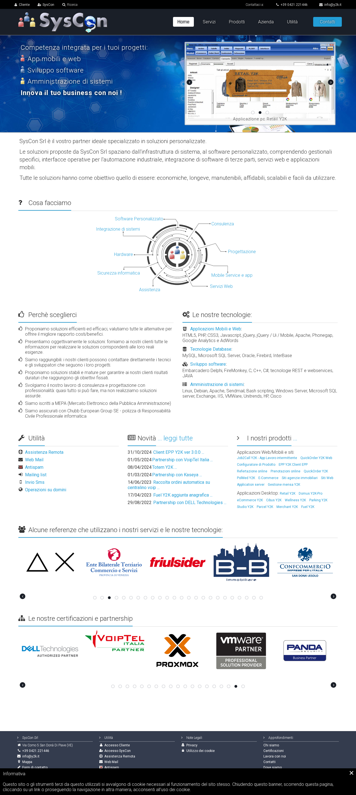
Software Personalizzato (139, 218)
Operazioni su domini (45, 489)
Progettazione (242, 251)
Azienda (266, 21)
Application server (250, 485)
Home (183, 21)
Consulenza (222, 223)
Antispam (34, 467)
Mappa (27, 762)
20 (232, 597)
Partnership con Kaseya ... (165, 474)
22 (246, 597)
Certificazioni (273, 751)
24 (261, 597)
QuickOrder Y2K (316, 471)
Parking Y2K (318, 500)
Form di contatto (35, 767)
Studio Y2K (245, 507)
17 (210, 597)
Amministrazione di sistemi (217, 384)
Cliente (24, 5)
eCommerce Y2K (250, 500)
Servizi (209, 21)
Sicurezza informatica (118, 273)
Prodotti (237, 21)
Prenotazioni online (285, 471)
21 (239, 597)
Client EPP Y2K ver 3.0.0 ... (166, 452)
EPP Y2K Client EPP (293, 465)
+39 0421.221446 (294, 5)
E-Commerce (268, 478)
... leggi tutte (175, 438)
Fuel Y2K (307, 507)
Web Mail (34, 459)
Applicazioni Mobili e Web (215, 329)
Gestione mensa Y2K (284, 485)
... (295, 438)
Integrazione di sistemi (118, 229)
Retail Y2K (287, 493)
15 (196, 597)
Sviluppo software (208, 364)
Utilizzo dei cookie (200, 751)
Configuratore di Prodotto (256, 465)
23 (254, 597)
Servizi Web (221, 286)
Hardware (123, 254)
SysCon (48, 5)
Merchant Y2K (287, 507)
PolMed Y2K (246, 478)
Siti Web (327, 478)
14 (188, 597)
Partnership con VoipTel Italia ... (170, 459)
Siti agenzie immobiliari (300, 478)
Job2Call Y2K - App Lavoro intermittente (267, 458)
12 (174, 597)
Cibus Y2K (273, 500)
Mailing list (35, 474)
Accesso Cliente (117, 745)
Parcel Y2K (265, 507)
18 (217, 597)
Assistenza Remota (44, 452)
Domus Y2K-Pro (310, 493)
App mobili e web (54, 59)
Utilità (292, 21)
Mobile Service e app (232, 275)
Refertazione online (252, 471)
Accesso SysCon (117, 751)
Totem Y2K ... (152, 467)
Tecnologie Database (210, 349)
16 (203, 597)
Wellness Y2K (295, 500)
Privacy (191, 745)
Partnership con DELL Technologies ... (177, 502)
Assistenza (149, 289)
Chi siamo (271, 745)
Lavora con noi (274, 756)
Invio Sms (34, 482)
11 (167, 597)
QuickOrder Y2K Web (316, 458)
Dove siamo (272, 767)
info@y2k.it (333, 5)
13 (181, 597)
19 (225, 597)
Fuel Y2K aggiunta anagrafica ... (170, 495)
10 (160, 597)
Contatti (327, 21)
